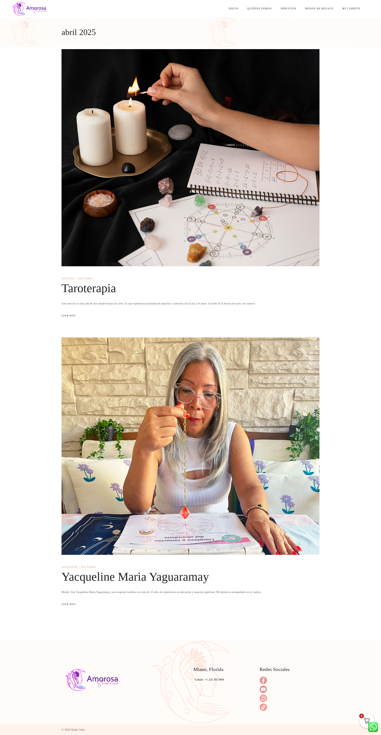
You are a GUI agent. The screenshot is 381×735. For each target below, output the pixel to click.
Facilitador (69, 567)
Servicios (68, 278)
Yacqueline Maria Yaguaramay (135, 576)
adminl (85, 278)
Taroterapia (89, 288)
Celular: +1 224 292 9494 (209, 679)
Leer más (69, 315)
